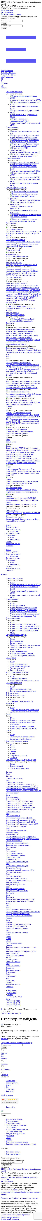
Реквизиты (14, 540)
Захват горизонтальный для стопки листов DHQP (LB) (23, 417)
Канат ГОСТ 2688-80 (14, 513)
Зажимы (9, 496)
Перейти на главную (24, 1043)
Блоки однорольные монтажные (18, 363)
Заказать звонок (7, 12)
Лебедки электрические (15, 889)
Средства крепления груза (16, 830)
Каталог (4, 574)
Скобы (8, 479)
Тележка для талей (13, 250)
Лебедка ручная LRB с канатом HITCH (21, 265)
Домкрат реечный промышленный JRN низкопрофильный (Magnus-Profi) (22, 335)
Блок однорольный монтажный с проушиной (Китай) (21, 373)
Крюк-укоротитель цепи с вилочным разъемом (22, 491)
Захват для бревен (26, 431)
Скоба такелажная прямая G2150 (19, 483)
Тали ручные (11, 851)
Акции (8, 525)
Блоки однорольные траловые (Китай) (23, 395)
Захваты (9, 922)
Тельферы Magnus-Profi (15, 308)
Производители (12, 527)
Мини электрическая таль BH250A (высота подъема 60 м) (21, 300)
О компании (10, 535)
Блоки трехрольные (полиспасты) (19, 400)
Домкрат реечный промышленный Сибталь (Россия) (19, 339)
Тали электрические (14, 876)
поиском (4, 1039)
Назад (12, 583)
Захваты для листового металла (18, 413)
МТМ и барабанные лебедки (17, 866)
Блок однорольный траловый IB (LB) (20, 394)
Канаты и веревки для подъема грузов (21, 951)
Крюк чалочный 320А (14, 448)
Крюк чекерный (14, 463)
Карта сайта (10, 1107)
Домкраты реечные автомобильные (20, 348)
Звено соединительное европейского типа (22, 473)
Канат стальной (12, 511)
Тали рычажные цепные (15, 240)
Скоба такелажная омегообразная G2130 (22, 481)
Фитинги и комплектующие (17, 932)
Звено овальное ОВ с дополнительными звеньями (23, 470)
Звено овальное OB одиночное (18, 469)
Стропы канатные (13, 816)
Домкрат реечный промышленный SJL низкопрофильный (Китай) (23, 342)
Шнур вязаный (19, 521)
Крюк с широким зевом (20, 452)
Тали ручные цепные (14, 229)
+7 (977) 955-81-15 (8, 75)
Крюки (8, 446)
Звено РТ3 (10, 475)
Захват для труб (12, 431)
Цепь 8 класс (11, 442)
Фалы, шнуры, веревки (15, 517)
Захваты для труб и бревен (16, 429)
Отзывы (9, 542)
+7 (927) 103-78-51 (8, 73)
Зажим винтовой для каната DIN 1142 (21, 498)
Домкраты (10, 897)
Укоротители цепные (14, 488)
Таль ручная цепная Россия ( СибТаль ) (21, 231)
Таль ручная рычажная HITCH (18, 242)
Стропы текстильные (14, 782)
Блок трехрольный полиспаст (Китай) (23, 403)
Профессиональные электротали (19, 306)
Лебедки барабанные (14, 263)
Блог (12, 537)
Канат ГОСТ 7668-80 (31, 513)
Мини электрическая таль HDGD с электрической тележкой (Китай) (22, 297)
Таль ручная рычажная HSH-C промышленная (22, 245)
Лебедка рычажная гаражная (23, 275)
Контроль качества (13, 529)
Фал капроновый (12, 519)
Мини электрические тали (16, 283)
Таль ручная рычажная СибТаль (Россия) (23, 243)
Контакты (9, 546)
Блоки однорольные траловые (18, 392)
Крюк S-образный (28, 463)
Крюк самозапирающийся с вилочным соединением (19, 456)
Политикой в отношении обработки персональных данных (15, 1216)
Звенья (8, 467)
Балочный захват (12, 254)
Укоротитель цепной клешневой (18, 490)
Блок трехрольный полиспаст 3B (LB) (21, 402)
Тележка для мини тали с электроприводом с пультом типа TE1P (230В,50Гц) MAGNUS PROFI (23, 294)
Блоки (8, 907)
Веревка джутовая (27, 519)
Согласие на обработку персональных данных (19, 1198)
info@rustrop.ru (7, 10)
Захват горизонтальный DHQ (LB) (19, 415)
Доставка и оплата (13, 533)
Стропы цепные (12, 797)
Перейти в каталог (8, 1043)
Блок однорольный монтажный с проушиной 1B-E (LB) (23, 368)
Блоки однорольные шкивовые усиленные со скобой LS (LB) (22, 387)
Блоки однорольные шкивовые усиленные (23, 381)
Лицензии (14, 531)
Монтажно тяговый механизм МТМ (20, 269)
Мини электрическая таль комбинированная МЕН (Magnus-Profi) (23, 289)
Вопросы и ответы (13, 544)
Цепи (8, 440)
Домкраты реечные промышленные (20, 329)
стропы (15, 1190)
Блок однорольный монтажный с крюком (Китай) (22, 370)
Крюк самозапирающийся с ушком (20, 453)
